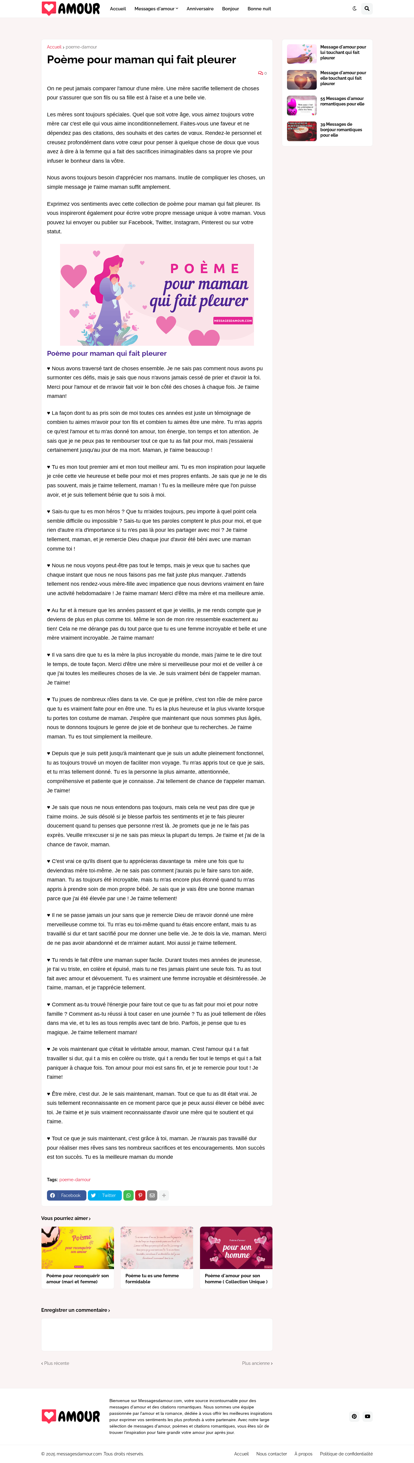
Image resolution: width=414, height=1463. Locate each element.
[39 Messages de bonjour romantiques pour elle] (302, 131)
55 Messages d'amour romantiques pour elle (342, 101)
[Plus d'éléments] (164, 1195)
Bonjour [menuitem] (230, 9)
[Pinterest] (140, 1195)
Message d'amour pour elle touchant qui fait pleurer (343, 78)
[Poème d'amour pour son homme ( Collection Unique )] (236, 1248)
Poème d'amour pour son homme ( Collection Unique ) (236, 1279)
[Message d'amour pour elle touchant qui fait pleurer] (302, 80)
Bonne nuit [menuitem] (259, 9)
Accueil (54, 47)
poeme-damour (81, 47)
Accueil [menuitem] (118, 9)
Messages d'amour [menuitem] (155, 9)
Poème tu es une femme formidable (152, 1279)
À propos (303, 1453)
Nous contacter (271, 1453)
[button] (354, 9)
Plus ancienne (256, 1363)
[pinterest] (354, 1416)
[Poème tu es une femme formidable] (157, 1248)
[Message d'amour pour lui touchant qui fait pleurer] (302, 54)
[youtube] (367, 1416)
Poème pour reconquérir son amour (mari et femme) (77, 1279)
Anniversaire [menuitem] (200, 9)
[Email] (152, 1195)
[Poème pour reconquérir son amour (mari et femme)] (78, 1248)
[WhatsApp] (128, 1195)
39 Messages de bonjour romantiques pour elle (341, 130)
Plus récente (56, 1363)
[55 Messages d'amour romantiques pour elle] (302, 105)
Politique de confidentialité (346, 1453)
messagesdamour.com (79, 1453)
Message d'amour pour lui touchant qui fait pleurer (343, 52)
